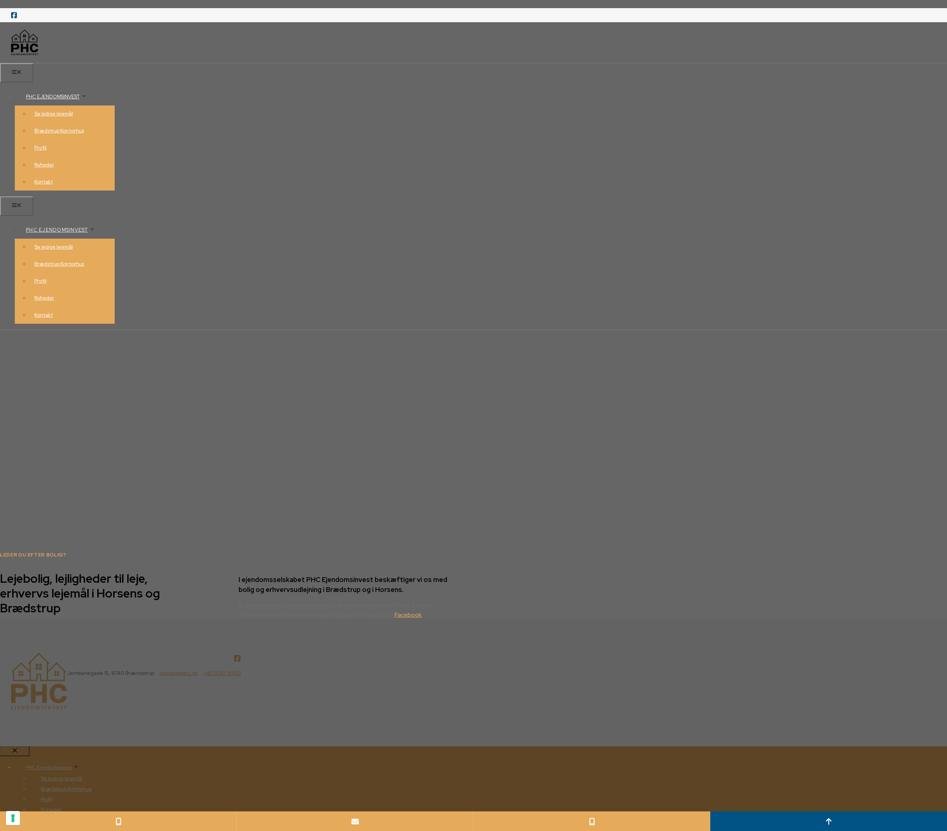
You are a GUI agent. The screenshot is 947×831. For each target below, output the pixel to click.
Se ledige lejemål (53, 114)
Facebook (408, 615)
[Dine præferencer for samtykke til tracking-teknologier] (13, 818)
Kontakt (43, 182)
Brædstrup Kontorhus (59, 131)
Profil (40, 148)
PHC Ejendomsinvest (53, 97)
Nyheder (44, 165)
